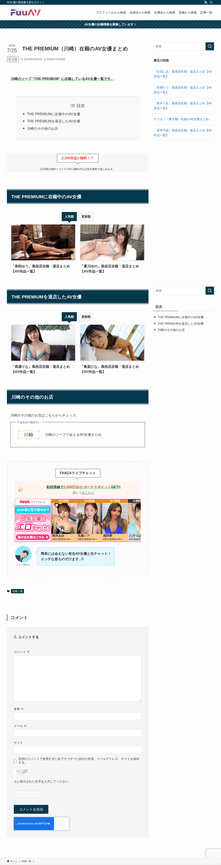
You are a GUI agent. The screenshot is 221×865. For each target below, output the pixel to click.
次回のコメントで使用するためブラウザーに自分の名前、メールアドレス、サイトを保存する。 (78, 760)
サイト (18, 742)
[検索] (211, 2)
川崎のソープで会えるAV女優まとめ (73, 434)
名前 (19, 709)
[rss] (205, 2)
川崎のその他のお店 (42, 128)
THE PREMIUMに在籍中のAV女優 (53, 114)
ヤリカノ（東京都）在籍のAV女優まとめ (181, 119)
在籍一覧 (17, 591)
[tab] (69, 216)
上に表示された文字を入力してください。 (42, 781)
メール (20, 726)
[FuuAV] (26, 12)
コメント (22, 651)
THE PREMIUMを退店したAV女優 (53, 121)
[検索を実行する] (209, 46)
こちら (89, 492)
